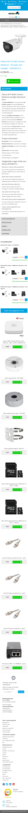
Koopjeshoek (5, 780)
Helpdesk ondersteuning (8, 736)
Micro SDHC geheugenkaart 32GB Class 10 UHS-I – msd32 (14, 484)
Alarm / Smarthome (6, 778)
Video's (4, 226)
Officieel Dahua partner (7, 762)
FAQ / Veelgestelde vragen (8, 740)
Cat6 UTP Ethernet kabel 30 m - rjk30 (14, 628)
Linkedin (10, 784)
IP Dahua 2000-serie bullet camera (16, 25)
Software (5, 234)
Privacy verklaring (6, 730)
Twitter (7, 784)
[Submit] (19, 7)
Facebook (3, 784)
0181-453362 (20, 4)
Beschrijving (6, 89)
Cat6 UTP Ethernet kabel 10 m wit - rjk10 (14, 558)
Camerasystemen (6, 767)
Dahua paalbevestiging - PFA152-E (14, 448)
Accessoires (5, 776)
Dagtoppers (10, 4)
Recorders (4, 772)
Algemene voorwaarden (7, 728)
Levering (4, 752)
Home (4, 1)
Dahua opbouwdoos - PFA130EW (14, 378)
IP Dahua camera (17, 23)
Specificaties (6, 222)
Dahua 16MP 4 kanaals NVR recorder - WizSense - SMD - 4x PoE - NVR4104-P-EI (14, 342)
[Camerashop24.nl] (14, 13)
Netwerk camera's (4, 25)
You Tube (14, 784)
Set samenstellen (6, 768)
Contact (4, 749)
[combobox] (14, 7)
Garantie (4, 758)
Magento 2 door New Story (20, 811)
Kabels (4, 774)
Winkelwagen (23, 1)
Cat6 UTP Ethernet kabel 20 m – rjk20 (14, 593)
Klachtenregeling (6, 732)
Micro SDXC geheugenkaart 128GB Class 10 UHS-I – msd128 (14, 521)
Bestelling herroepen (7, 747)
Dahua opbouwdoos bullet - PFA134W (14, 413)
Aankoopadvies (6, 760)
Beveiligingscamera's (8, 23)
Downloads (6, 230)
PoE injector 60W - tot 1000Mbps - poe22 (14, 664)
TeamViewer (5, 726)
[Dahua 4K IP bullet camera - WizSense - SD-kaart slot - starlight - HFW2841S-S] (5, 251)
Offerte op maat (6, 724)
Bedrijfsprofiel (5, 722)
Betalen (4, 754)
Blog (3, 742)
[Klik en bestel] (26, 257)
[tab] (14, 89)
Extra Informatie (8, 219)
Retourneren (5, 756)
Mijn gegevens (13, 1)
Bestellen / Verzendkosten (8, 750)
